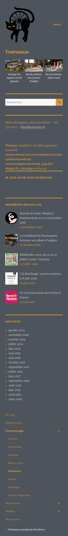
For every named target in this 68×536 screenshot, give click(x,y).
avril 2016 (15, 394)
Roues (12, 479)
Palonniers (14, 447)
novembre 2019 (19, 334)
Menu (57, 24)
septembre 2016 (19, 380)
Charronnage (14, 430)
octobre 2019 (17, 339)
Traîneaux (14, 471)
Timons (12, 438)
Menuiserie (12, 503)
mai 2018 (14, 357)
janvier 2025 (17, 330)
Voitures (13, 455)
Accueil (10, 414)
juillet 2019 (16, 344)
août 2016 (15, 385)
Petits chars (15, 463)
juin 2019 (15, 348)
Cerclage (13, 487)
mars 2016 (15, 399)
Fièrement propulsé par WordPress (26, 529)
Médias (10, 511)
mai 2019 (14, 353)
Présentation (13, 422)
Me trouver (12, 519)
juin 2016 (15, 390)
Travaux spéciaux (19, 495)
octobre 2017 (17, 362)
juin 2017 (14, 376)
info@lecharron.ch (32, 127)
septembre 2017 (19, 367)
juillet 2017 (16, 371)
